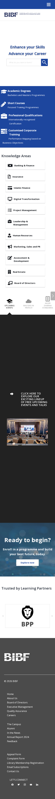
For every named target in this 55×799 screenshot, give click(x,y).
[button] (3, 616)
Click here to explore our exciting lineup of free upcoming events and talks (34, 399)
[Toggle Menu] (49, 4)
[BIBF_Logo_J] (23, 15)
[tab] (9, 305)
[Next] (53, 296)
